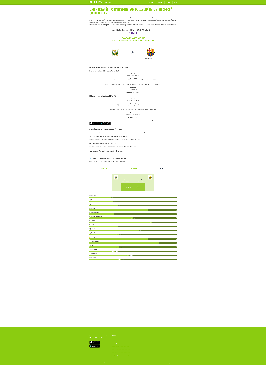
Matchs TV (100, 2)
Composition (134, 168)
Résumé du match (104, 168)
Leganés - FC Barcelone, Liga (133, 38)
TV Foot (151, 2)
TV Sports (159, 2)
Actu (175, 2)
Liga (145, 132)
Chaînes (168, 2)
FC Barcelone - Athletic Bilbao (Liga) (107, 164)
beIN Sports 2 (138, 139)
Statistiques (162, 168)
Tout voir (115, 355)
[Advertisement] (133, 286)
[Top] (262, 362)
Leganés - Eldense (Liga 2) (102, 161)
